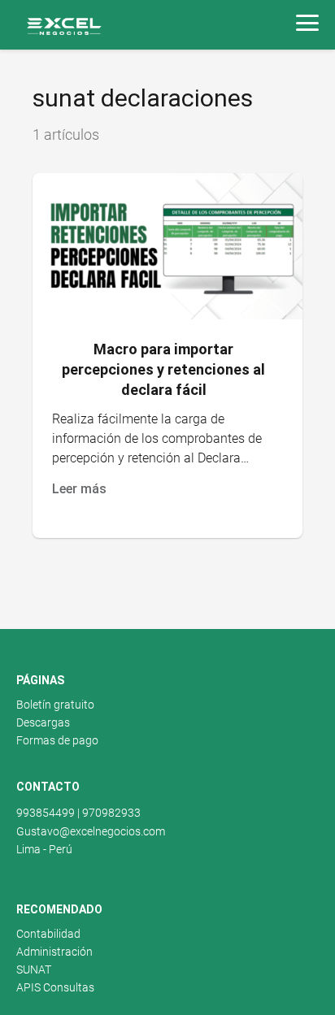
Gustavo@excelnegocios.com (90, 831)
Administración (54, 951)
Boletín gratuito (55, 704)
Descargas (43, 722)
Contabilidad (48, 933)
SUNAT (33, 969)
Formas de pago (57, 740)
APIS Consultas (55, 987)
